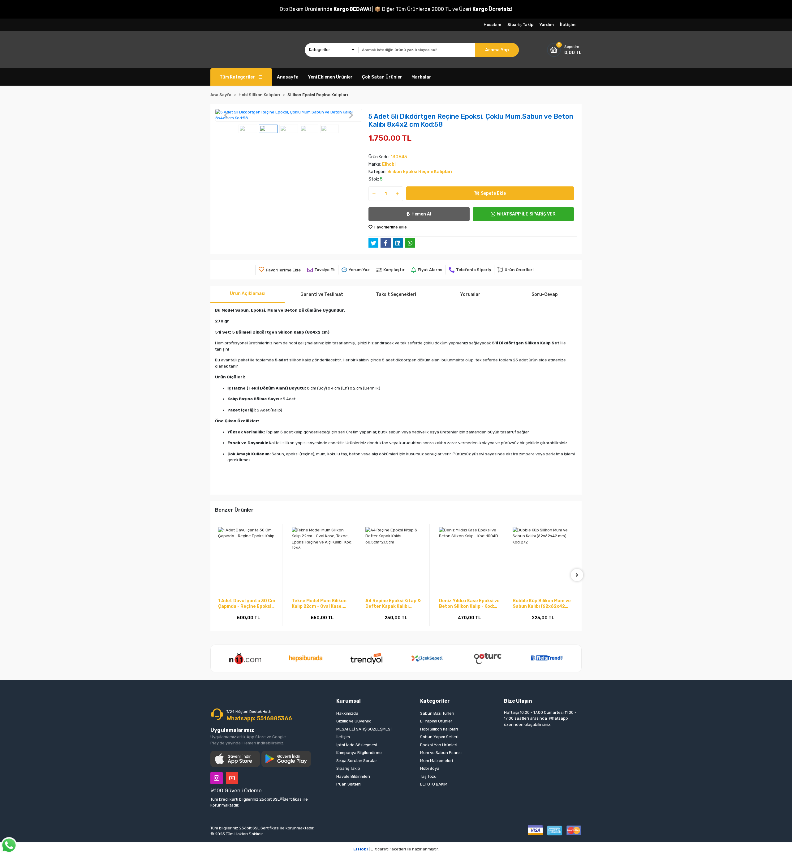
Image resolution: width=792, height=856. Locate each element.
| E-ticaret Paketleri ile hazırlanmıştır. (396, 849)
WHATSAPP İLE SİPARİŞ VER (526, 214)
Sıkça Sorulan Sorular (356, 760)
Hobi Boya (429, 768)
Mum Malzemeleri (436, 760)
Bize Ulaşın (518, 701)
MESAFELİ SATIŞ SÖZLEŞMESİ (364, 729)
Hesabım (492, 24)
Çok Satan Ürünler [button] (382, 77)
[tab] (247, 294)
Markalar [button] (421, 77)
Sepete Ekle (493, 193)
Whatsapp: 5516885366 (259, 718)
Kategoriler (435, 701)
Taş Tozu (428, 776)
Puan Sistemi (348, 784)
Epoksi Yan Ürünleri (438, 745)
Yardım (547, 24)
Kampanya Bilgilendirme (359, 752)
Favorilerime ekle (390, 227)
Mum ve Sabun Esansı (441, 752)
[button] (226, 115)
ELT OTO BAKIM (433, 784)
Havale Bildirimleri (353, 776)
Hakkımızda (347, 713)
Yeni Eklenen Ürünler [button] (330, 77)
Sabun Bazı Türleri (437, 713)
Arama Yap (497, 50)
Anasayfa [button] (288, 77)
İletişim (567, 24)
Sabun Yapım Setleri (439, 737)
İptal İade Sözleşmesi (356, 745)
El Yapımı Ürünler (436, 721)
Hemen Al (421, 214)
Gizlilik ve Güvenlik (353, 721)
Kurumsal (348, 701)
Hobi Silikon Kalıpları (439, 729)
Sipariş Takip (520, 24)
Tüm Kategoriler (237, 77)
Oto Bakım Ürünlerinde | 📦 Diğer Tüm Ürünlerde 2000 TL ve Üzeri (396, 9)
